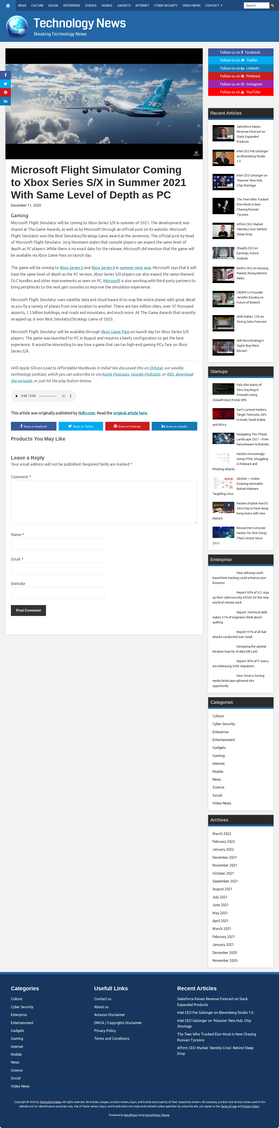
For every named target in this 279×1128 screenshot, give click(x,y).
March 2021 (222, 929)
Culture (37, 5)
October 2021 (223, 873)
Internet (142, 5)
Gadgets (124, 5)
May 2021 (220, 913)
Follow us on (240, 52)
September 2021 (225, 881)
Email (17, 559)
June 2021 (221, 905)
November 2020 (225, 960)
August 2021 (223, 889)
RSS (170, 374)
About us (101, 1007)
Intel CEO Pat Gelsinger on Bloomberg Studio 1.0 (215, 1012)
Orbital (156, 368)
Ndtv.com (86, 413)
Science (91, 5)
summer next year (135, 267)
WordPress (130, 1115)
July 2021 (220, 897)
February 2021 (224, 937)
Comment (21, 477)
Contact (212, 5)
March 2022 (222, 834)
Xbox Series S (71, 267)
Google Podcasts (145, 374)
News (22, 5)
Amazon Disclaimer (109, 1015)
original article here (130, 413)
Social (53, 5)
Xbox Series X (103, 267)
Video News (192, 5)
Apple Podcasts (115, 374)
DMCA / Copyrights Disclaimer (118, 1023)
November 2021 (225, 865)
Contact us (102, 999)
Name (17, 534)
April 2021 (221, 921)
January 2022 (223, 849)
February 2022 (224, 841)
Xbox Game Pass (115, 331)
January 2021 (223, 945)
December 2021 (225, 857)
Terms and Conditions (111, 1038)
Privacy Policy (105, 1031)
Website (18, 583)
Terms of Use (229, 1106)
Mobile (107, 5)
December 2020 (225, 953)
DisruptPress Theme (157, 1115)
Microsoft (111, 280)
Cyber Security (166, 5)
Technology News (80, 23)
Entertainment (224, 740)
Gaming (19, 215)
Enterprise (71, 5)
